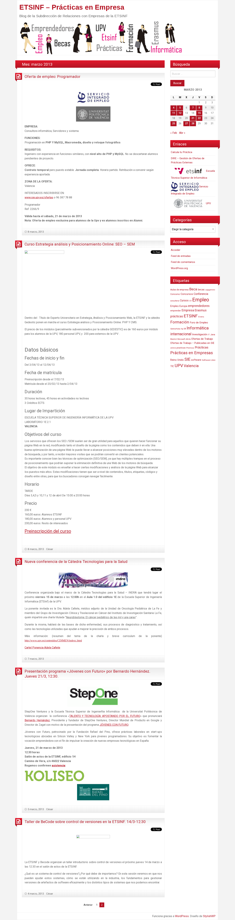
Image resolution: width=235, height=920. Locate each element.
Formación (179, 322)
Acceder (175, 250)
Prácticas (201, 347)
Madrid (173, 339)
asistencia (58, 765)
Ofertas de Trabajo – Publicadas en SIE (192, 343)
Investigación (199, 334)
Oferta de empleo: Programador (52, 76)
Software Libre (208, 360)
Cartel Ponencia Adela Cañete (42, 647)
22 (199, 118)
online (173, 348)
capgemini (210, 289)
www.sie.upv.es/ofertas (39, 197)
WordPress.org (179, 268)
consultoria (174, 301)
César (49, 549)
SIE (187, 359)
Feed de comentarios (183, 262)
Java (212, 334)
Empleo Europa (178, 306)
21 (192, 118)
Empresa (187, 310)
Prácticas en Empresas (191, 352)
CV (190, 301)
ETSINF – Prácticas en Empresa (71, 7)
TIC (172, 366)
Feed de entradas (181, 256)
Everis (201, 316)
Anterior (88, 904)
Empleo (200, 300)
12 (180, 113)
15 (199, 113)
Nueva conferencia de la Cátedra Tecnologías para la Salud (76, 561)
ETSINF (191, 315)
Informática (198, 327)
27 (186, 123)
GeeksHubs (175, 329)
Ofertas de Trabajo (202, 338)
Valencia (191, 366)
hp (182, 329)
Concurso (175, 294)
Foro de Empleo (199, 322)
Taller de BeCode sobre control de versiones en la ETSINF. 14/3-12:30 (85, 821)
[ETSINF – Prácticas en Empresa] (99, 37)
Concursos (187, 294)
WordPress (182, 916)
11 (173, 113)
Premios (190, 348)
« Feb (173, 132)
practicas (181, 348)
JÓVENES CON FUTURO (114, 724)
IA (185, 328)
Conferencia (201, 294)
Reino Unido (177, 359)
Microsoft (181, 339)
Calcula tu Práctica (181, 152)
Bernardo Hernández (37, 720)
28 (192, 123)
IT (209, 335)
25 (173, 123)
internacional (180, 334)
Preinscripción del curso (48, 531)
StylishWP (209, 916)
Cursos (184, 300)
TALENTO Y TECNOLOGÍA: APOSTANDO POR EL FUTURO (104, 716)
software (196, 359)
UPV (208, 203)
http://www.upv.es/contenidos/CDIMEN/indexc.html (53, 640)
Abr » (182, 132)
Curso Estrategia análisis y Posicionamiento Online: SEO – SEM (80, 244)
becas (201, 289)
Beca (193, 289)
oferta (188, 339)
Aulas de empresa (179, 289)
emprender (175, 310)
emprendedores (199, 306)
